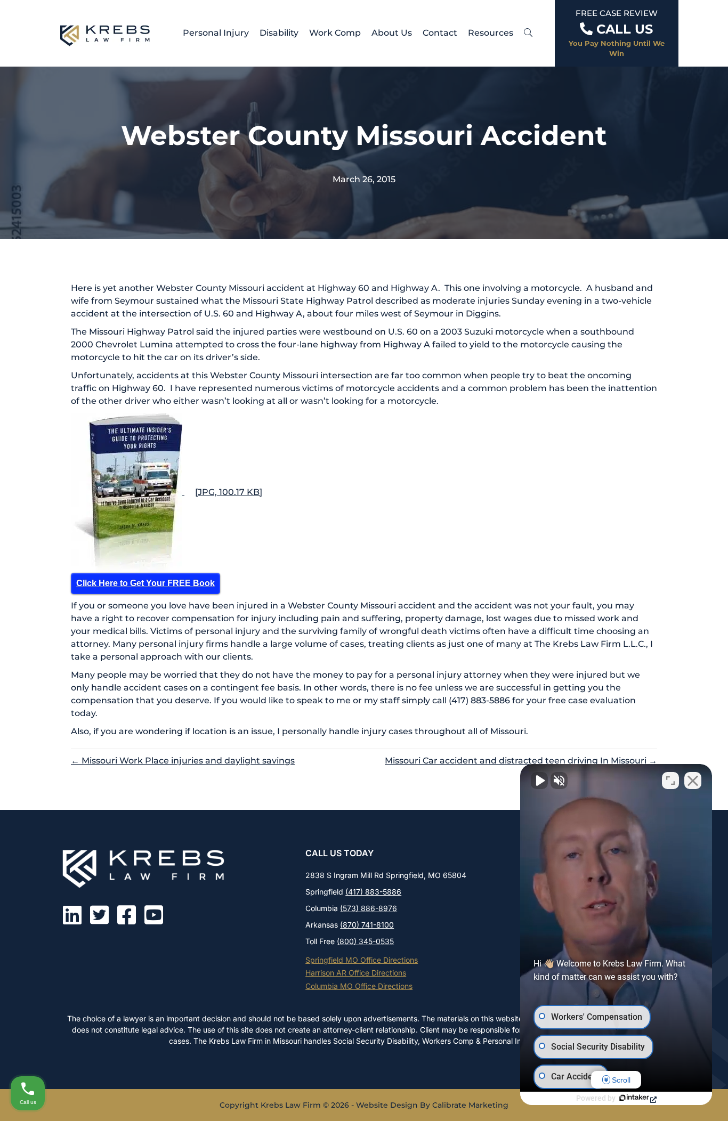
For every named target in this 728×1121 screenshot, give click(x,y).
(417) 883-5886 (373, 891)
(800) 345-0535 (365, 941)
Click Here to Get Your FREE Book (145, 583)
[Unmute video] (539, 780)
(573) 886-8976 (368, 908)
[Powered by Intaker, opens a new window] (637, 1098)
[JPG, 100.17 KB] (228, 492)
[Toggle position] (670, 780)
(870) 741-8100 (367, 924)
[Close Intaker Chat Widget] (692, 780)
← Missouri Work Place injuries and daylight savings (183, 761)
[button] (528, 33)
